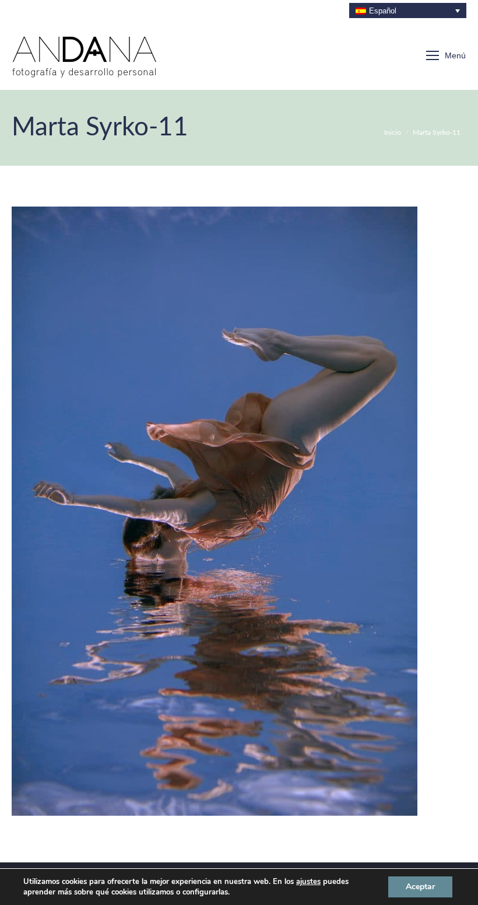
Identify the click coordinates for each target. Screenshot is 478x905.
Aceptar (420, 886)
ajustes (308, 881)
